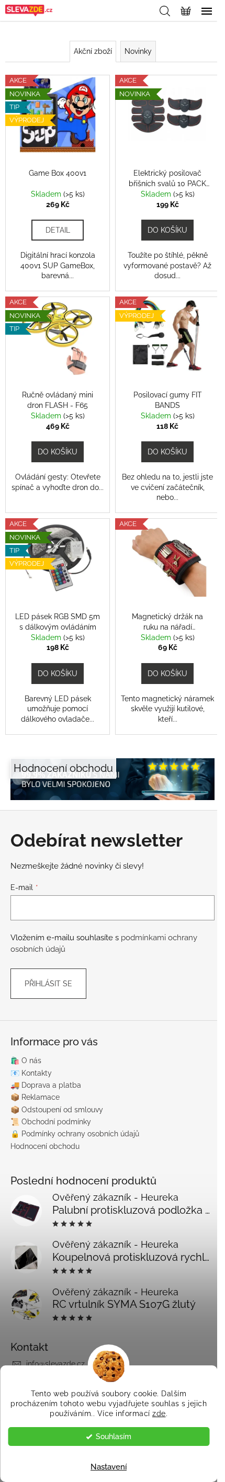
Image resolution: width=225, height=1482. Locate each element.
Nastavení (109, 1467)
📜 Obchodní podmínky (50, 1122)
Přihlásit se (48, 983)
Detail (58, 230)
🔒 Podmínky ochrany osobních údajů (74, 1134)
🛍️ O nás (25, 1060)
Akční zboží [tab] (93, 51)
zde (159, 1413)
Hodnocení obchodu (45, 1146)
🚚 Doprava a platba (45, 1085)
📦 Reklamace (35, 1097)
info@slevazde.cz (55, 1364)
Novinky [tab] (138, 51)
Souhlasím (113, 1436)
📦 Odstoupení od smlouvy (56, 1109)
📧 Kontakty (31, 1073)
